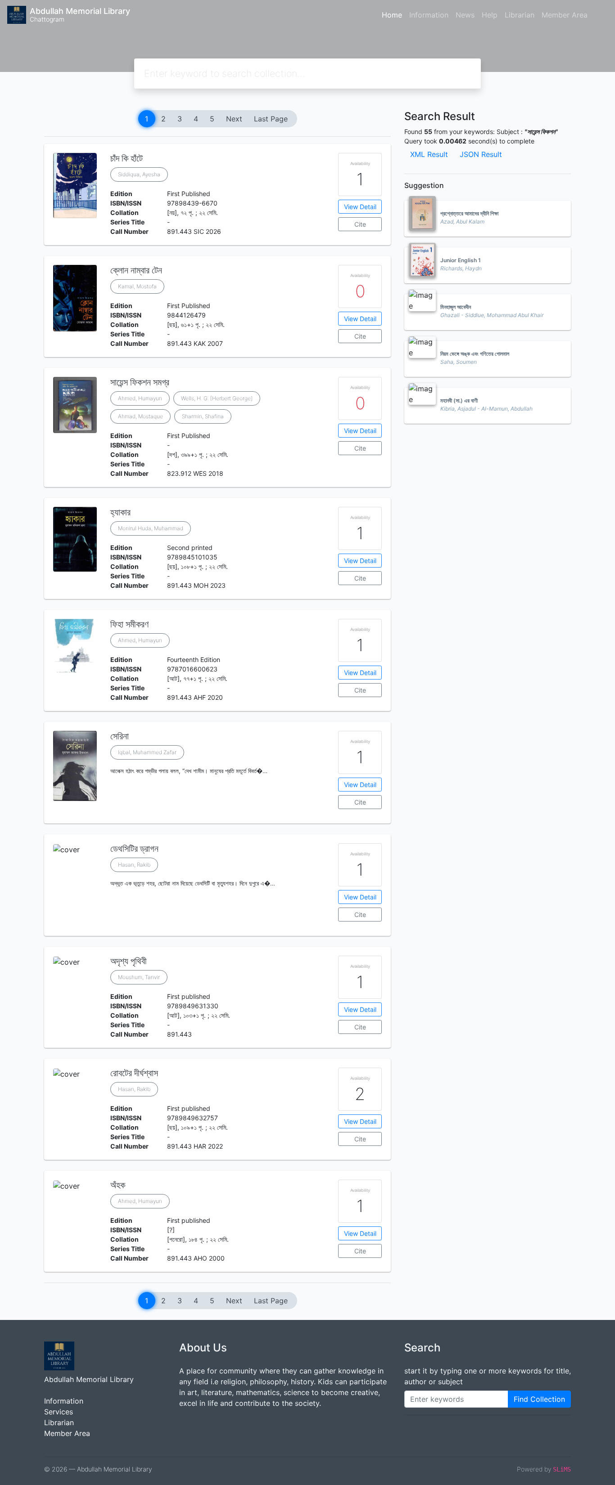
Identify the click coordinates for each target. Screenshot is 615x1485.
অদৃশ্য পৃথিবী (128, 961)
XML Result (429, 154)
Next (234, 118)
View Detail (360, 206)
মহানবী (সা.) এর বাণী (459, 400)
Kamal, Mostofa (137, 286)
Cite (360, 224)
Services (58, 1411)
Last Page (271, 118)
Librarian (519, 14)
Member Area (565, 14)
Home (392, 14)
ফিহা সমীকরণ (129, 624)
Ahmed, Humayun (140, 398)
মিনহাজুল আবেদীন (455, 307)
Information (428, 14)
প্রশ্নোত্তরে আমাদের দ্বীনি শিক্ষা (469, 213)
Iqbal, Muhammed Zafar (147, 752)
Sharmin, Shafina (203, 416)
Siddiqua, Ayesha (139, 174)
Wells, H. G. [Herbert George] (217, 398)
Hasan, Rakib (134, 864)
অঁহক (117, 1185)
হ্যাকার (120, 512)
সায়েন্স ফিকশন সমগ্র (139, 382)
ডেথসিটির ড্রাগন (134, 848)
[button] (217, 816)
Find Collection (539, 1399)
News (465, 14)
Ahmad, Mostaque (140, 416)
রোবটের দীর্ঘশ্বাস (134, 1073)
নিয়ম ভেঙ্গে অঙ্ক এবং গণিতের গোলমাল (474, 353)
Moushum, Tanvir (139, 977)
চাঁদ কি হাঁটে (126, 158)
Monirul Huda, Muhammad (150, 528)
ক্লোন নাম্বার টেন (136, 270)
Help (489, 14)
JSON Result (481, 154)
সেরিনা (119, 736)
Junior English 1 (460, 260)
